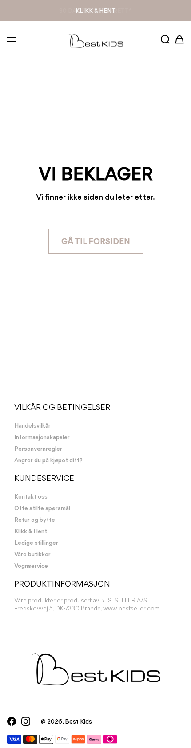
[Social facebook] (11, 721)
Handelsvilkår (32, 425)
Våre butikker (32, 554)
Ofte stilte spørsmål (42, 508)
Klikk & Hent (95, 10)
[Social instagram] (25, 721)
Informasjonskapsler (42, 437)
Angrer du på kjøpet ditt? (48, 460)
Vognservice (31, 565)
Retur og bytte (34, 519)
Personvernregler (38, 448)
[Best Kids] (95, 40)
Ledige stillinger (36, 542)
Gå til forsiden (95, 241)
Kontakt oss (31, 496)
